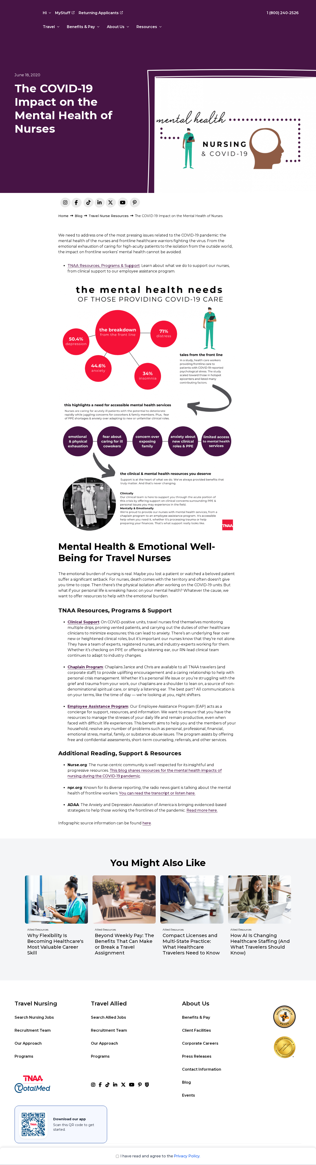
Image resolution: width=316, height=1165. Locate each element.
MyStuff (62, 13)
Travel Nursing (36, 1003)
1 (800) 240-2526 (283, 13)
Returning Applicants (99, 13)
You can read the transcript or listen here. (157, 793)
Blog (78, 216)
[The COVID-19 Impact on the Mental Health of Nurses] (99, 203)
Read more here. (201, 810)
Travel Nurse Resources (109, 216)
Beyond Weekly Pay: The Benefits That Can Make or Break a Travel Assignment (124, 944)
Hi (45, 13)
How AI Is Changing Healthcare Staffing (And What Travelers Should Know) (260, 944)
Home (63, 216)
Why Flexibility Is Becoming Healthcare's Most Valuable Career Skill (55, 944)
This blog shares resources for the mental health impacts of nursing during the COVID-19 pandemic (145, 773)
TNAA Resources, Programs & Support (104, 265)
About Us (115, 27)
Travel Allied (109, 1003)
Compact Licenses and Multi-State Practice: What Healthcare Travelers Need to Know (191, 944)
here (147, 823)
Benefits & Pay (81, 27)
